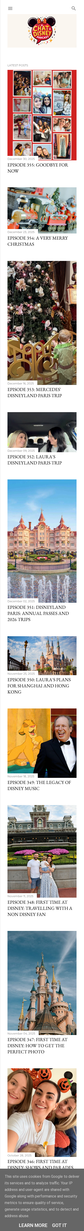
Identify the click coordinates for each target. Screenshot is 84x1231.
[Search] (74, 7)
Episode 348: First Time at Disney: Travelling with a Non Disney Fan (39, 908)
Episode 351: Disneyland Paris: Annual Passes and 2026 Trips (38, 613)
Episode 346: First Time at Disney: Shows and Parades (40, 1164)
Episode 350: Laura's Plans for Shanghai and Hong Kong (39, 686)
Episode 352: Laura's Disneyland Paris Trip (34, 460)
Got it (59, 1225)
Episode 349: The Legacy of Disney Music (39, 785)
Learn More (33, 1225)
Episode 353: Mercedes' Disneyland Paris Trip (34, 392)
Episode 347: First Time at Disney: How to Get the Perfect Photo (37, 1045)
